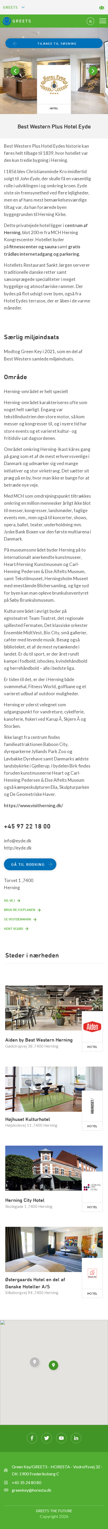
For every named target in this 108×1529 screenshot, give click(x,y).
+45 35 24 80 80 (26, 1482)
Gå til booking (28, 864)
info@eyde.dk (17, 840)
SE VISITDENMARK (17, 919)
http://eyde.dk (18, 848)
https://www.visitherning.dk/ (33, 805)
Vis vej (9, 900)
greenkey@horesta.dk (31, 1489)
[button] (35, 1363)
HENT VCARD (13, 928)
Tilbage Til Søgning (57, 43)
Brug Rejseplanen (19, 910)
